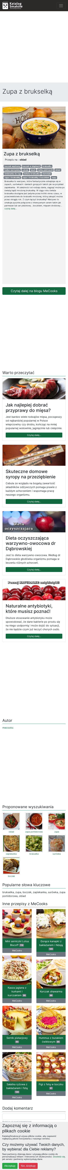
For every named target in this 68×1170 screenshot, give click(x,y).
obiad (57, 170)
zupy (54, 177)
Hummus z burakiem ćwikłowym (51, 1039)
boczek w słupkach (31, 166)
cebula (25, 170)
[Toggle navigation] (61, 6)
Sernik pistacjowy (17, 1039)
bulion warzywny (12, 170)
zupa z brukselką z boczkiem (35, 177)
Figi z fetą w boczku (51, 1086)
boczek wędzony (12, 166)
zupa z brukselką (12, 177)
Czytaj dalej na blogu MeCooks (34, 291)
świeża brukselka (32, 174)
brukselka (47, 166)
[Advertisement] (34, 48)
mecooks (7, 727)
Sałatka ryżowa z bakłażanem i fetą (17, 1088)
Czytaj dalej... (34, 435)
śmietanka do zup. (13, 174)
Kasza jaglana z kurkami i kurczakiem (17, 991)
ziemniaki (46, 174)
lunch (33, 170)
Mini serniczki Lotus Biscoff (17, 943)
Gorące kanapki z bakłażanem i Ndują (51, 945)
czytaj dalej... (10, 208)
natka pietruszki (45, 170)
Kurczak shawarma (51, 993)
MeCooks (17, 950)
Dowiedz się (59, 1156)
